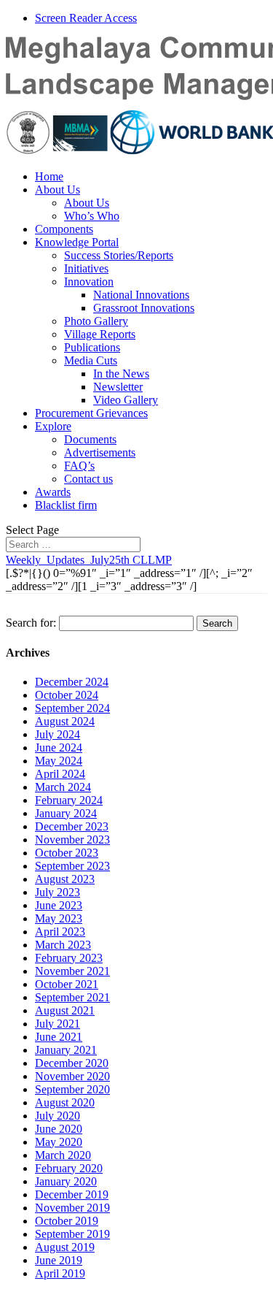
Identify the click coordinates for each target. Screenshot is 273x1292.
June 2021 (58, 1037)
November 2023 (72, 839)
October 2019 (66, 1221)
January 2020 (66, 1181)
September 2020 (72, 1089)
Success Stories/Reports (118, 255)
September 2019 (72, 1234)
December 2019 (71, 1194)
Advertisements (99, 452)
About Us (57, 189)
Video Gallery (125, 400)
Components (64, 229)
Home (49, 176)
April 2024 (60, 774)
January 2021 (66, 1050)
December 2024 (71, 682)
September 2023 (72, 866)
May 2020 (58, 1142)
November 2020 (72, 1076)
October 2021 (66, 984)
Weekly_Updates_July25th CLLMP (89, 560)
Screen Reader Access (86, 18)
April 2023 (60, 931)
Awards (53, 492)
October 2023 (66, 852)
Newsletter (118, 387)
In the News (121, 373)
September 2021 (72, 997)
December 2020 (71, 1063)
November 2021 (72, 971)
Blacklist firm (66, 505)
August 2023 (65, 879)
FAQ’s (79, 465)
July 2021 (57, 1023)
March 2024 (63, 787)
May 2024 (58, 760)
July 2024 (57, 734)
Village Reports (99, 334)
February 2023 (69, 958)
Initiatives (86, 268)
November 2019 (72, 1207)
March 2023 (63, 945)
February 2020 (69, 1168)
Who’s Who (91, 216)
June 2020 (58, 1129)
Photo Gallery (96, 321)
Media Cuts (90, 360)
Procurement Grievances (91, 413)
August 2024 (65, 721)
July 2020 (57, 1115)
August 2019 (65, 1247)
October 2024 (66, 695)
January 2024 (66, 813)
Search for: (31, 622)
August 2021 (65, 1010)
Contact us (88, 479)
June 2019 (58, 1260)
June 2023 (58, 905)
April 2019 (60, 1273)
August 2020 (65, 1102)
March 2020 (63, 1155)
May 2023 (58, 918)
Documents (90, 439)
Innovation (89, 281)
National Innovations (141, 294)
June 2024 (58, 747)
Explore (53, 426)
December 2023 (71, 826)
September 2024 (72, 708)
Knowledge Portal (77, 242)
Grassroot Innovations (143, 308)
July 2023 (57, 892)
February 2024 (69, 800)
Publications (92, 347)
